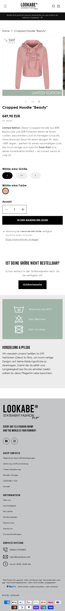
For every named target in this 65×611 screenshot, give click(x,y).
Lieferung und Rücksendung (15, 464)
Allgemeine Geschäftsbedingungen (19, 458)
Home (6, 30)
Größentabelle (32, 284)
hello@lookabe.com (20, 557)
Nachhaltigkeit (9, 506)
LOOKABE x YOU (10, 481)
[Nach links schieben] (26, 101)
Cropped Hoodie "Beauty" (30, 30)
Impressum (8, 528)
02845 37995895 (18, 549)
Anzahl (6, 201)
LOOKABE (14, 595)
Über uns (7, 500)
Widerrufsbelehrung (12, 469)
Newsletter (8, 511)
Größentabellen (10, 517)
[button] (5, 6)
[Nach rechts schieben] (39, 101)
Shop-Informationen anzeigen (22, 239)
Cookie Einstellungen (12, 534)
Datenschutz (8, 523)
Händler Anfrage (10, 475)
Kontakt (6, 486)
